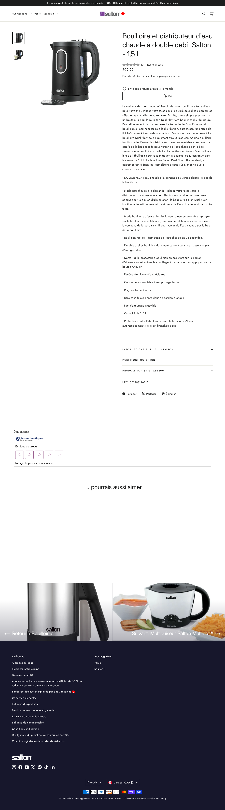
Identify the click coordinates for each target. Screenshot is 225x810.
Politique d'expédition (25, 704)
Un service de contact (24, 698)
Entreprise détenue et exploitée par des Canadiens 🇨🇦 (43, 691)
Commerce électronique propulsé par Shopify (145, 798)
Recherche (18, 656)
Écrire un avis (155, 64)
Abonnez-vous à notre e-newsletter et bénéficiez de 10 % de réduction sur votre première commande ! (47, 683)
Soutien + (49, 13)
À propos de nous (22, 663)
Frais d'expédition (131, 76)
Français (92, 782)
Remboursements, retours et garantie (33, 710)
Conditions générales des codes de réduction (38, 741)
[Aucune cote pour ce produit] (131, 65)
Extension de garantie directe (29, 716)
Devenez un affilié (22, 675)
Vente (37, 13)
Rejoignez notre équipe (25, 669)
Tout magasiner (20, 13)
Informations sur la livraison (148, 349)
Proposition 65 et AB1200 (143, 370)
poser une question (138, 360)
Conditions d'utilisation (25, 729)
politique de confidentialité (28, 722)
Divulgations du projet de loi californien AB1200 (40, 735)
